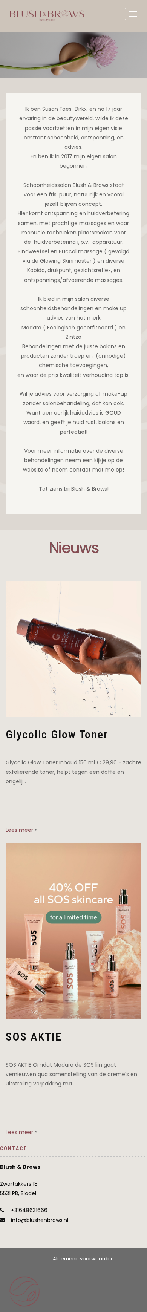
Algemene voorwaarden (83, 1258)
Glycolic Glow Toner (57, 734)
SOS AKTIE (34, 1036)
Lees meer (19, 830)
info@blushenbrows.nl (39, 1220)
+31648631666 (29, 1210)
